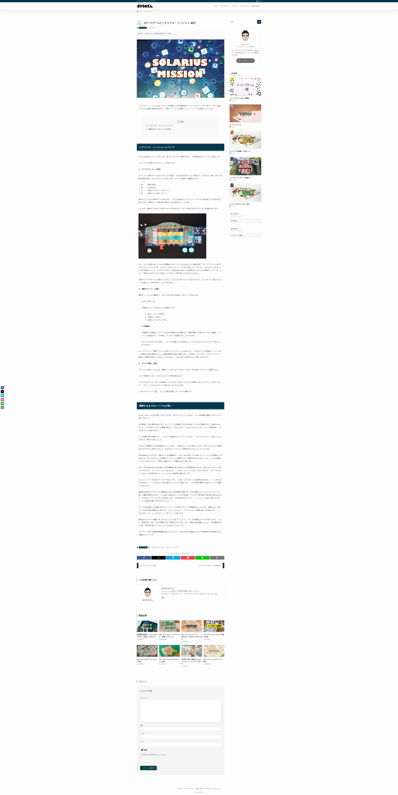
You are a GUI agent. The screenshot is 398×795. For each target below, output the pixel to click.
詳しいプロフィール (245, 60)
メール (142, 733)
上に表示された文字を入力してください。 (154, 754)
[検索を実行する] (259, 22)
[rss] (257, 1)
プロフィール (189, 788)
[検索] (259, 1)
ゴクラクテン (147, 600)
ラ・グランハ (175, 547)
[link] (162, 597)
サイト (142, 741)
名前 (141, 725)
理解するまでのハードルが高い (160, 129)
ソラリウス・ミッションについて (160, 125)
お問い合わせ (199, 788)
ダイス (168, 547)
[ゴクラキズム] (145, 6)
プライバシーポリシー (212, 788)
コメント (144, 698)
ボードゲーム (142, 27)
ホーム (181, 788)
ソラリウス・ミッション (157, 547)
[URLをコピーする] (217, 558)
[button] (144, 558)
